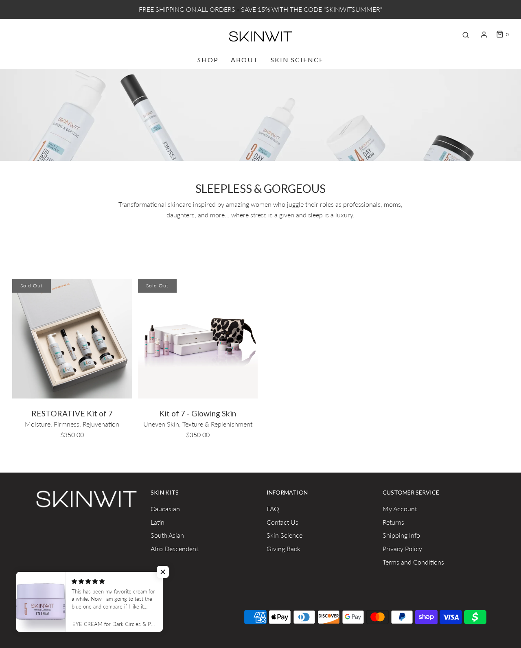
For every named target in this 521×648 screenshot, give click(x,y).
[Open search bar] (465, 34)
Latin (157, 522)
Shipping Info (401, 535)
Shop (208, 59)
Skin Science (297, 59)
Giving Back (283, 548)
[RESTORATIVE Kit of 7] (72, 338)
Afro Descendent (174, 548)
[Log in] (484, 34)
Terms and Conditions (413, 562)
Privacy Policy (402, 548)
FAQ (273, 508)
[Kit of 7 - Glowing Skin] (198, 338)
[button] (163, 572)
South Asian (167, 535)
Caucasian (165, 508)
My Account (400, 508)
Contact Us (282, 522)
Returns (393, 522)
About (244, 59)
